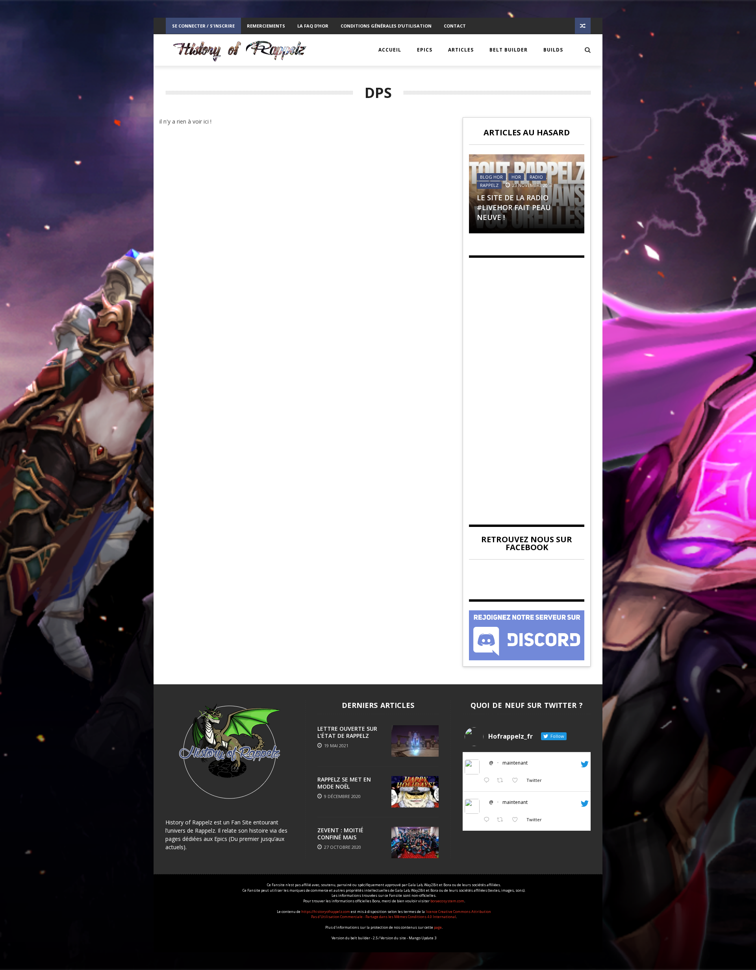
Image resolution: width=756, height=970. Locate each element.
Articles (461, 49)
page (438, 927)
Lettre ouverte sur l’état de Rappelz (347, 732)
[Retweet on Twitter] (502, 780)
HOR (516, 177)
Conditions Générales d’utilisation (386, 26)
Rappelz (489, 185)
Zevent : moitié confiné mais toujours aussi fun (346, 837)
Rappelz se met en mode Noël (344, 783)
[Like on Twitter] (517, 780)
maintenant (515, 762)
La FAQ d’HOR (312, 26)
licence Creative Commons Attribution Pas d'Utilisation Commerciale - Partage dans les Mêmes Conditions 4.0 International (401, 914)
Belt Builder (508, 49)
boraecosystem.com (447, 900)
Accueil (389, 49)
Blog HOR (491, 177)
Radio (536, 177)
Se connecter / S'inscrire (203, 26)
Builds (553, 49)
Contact (455, 26)
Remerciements (266, 26)
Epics (424, 49)
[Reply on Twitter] (488, 780)
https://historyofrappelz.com (325, 911)
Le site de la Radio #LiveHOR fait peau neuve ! (514, 207)
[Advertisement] (526, 384)
